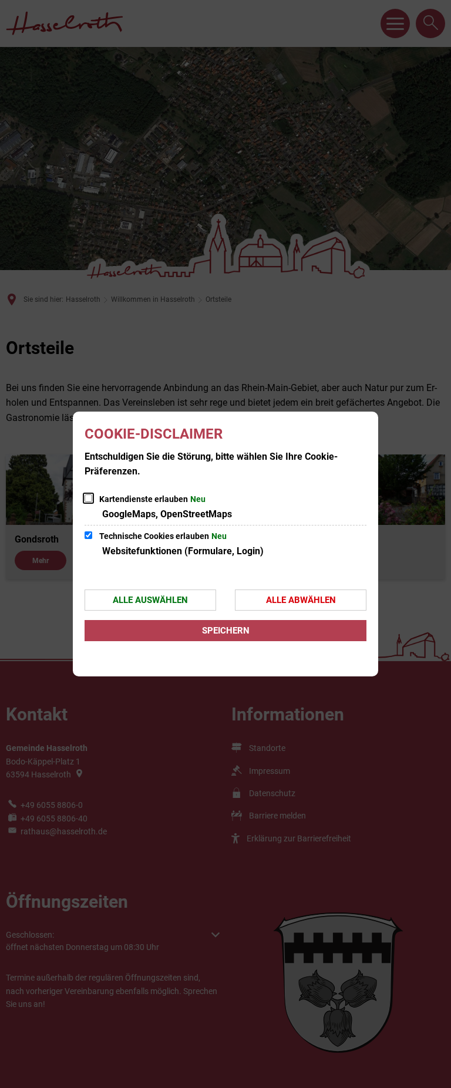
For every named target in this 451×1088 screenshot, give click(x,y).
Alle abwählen (301, 600)
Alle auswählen (150, 600)
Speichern (226, 630)
